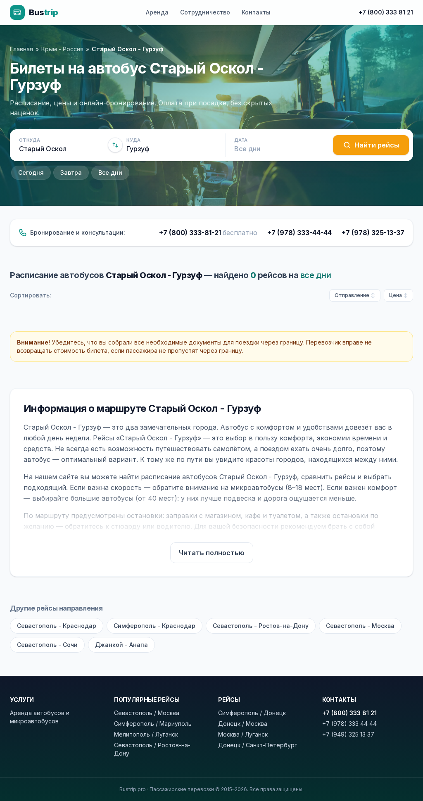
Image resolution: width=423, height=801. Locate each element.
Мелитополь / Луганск (146, 734)
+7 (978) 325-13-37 (373, 232)
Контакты (256, 12)
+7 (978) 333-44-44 (299, 232)
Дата (241, 140)
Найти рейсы (376, 145)
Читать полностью (212, 553)
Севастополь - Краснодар (56, 625)
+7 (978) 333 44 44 (349, 723)
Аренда (157, 12)
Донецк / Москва (242, 723)
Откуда (29, 140)
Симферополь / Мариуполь (153, 723)
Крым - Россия (62, 48)
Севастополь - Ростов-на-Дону (261, 625)
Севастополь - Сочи (47, 644)
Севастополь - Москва (360, 625)
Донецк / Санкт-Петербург (257, 745)
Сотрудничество (205, 12)
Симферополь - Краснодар (154, 625)
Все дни (110, 172)
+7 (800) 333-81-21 (208, 232)
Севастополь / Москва (146, 712)
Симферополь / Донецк (252, 712)
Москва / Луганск (243, 734)
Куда (133, 140)
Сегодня (31, 172)
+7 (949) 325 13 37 (348, 734)
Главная (21, 48)
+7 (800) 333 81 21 (386, 12)
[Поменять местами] (115, 145)
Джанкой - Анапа (121, 644)
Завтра (71, 172)
